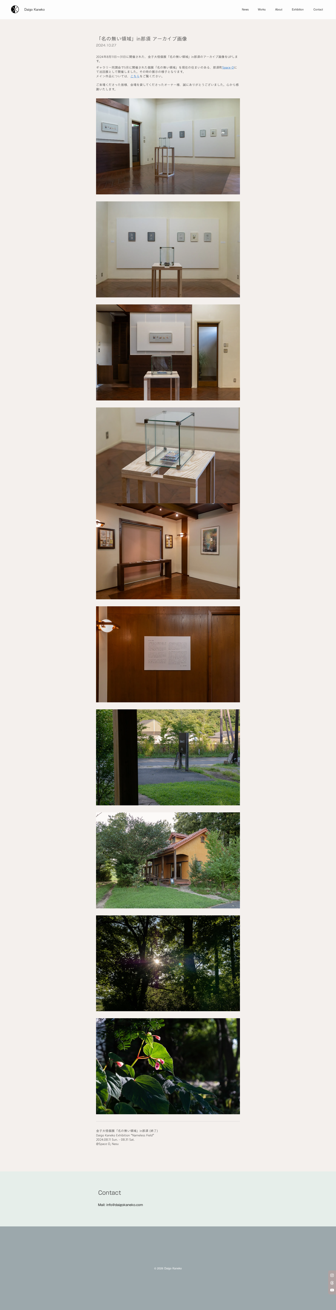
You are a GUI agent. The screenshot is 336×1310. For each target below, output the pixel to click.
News (245, 9)
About (278, 9)
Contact (318, 9)
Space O (228, 67)
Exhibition (298, 9)
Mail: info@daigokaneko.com (120, 1205)
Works (262, 9)
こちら (135, 76)
